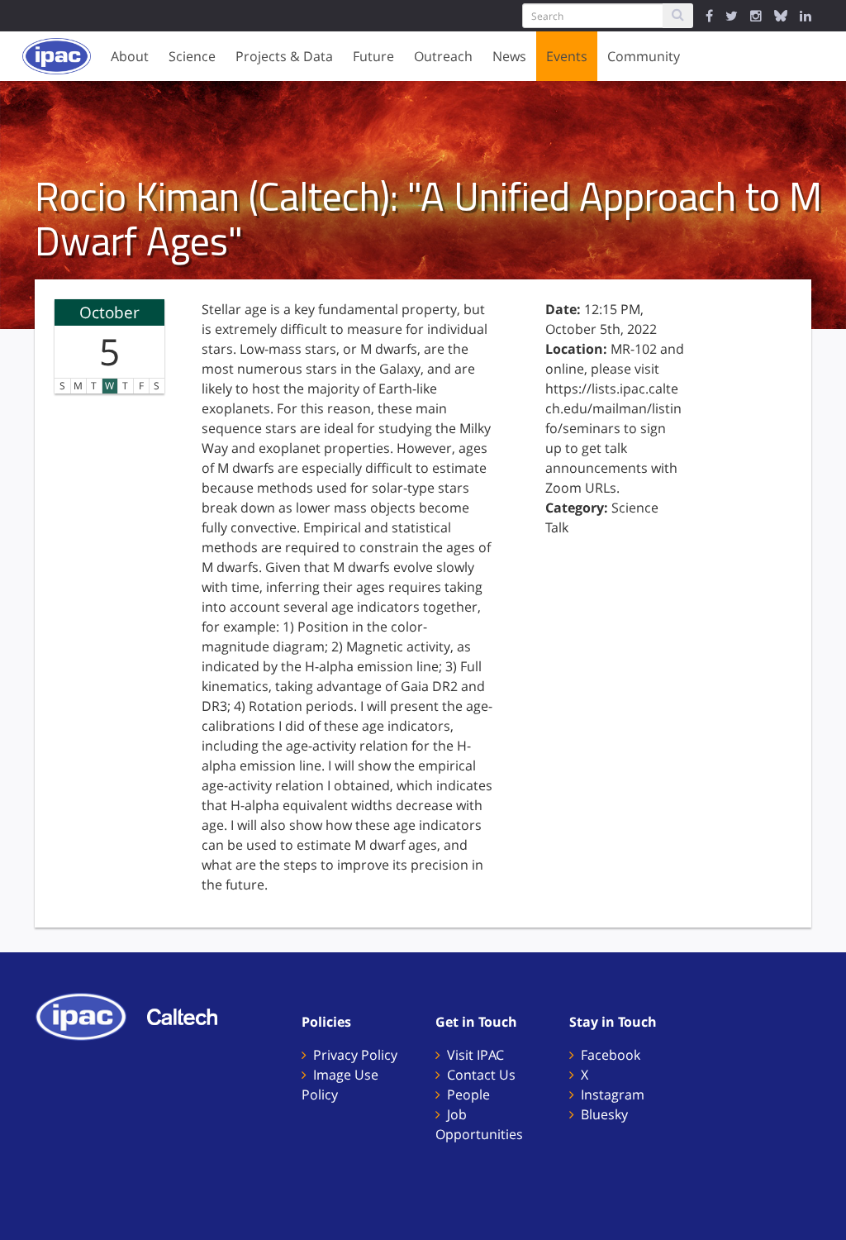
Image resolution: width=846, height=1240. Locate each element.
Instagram (612, 1094)
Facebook (610, 1055)
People (468, 1094)
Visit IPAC (475, 1055)
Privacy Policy (355, 1055)
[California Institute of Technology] (190, 1015)
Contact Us (481, 1075)
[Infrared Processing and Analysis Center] (89, 1015)
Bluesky (604, 1114)
